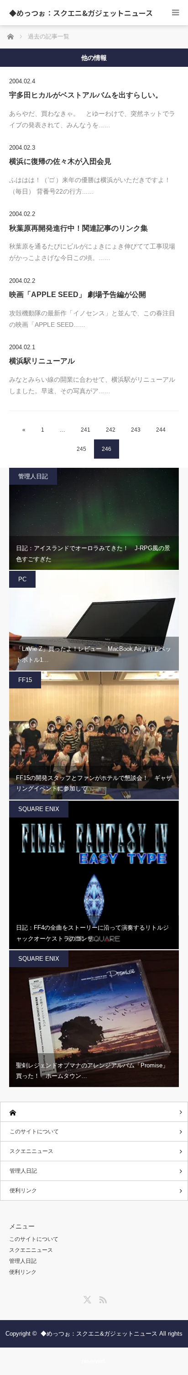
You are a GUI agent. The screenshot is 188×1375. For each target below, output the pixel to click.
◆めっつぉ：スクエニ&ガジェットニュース (81, 12)
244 (161, 430)
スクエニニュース (31, 1151)
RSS (102, 1298)
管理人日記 (33, 476)
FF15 (25, 680)
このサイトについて (34, 1131)
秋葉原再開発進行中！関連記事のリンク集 (78, 228)
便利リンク (23, 1190)
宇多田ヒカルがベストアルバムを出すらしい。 (85, 95)
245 (81, 449)
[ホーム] (94, 1112)
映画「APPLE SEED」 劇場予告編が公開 (77, 294)
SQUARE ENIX (38, 809)
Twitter (86, 1298)
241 (85, 430)
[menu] (175, 12)
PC (22, 579)
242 (110, 430)
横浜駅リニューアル (42, 361)
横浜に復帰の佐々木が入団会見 (60, 161)
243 (136, 430)
